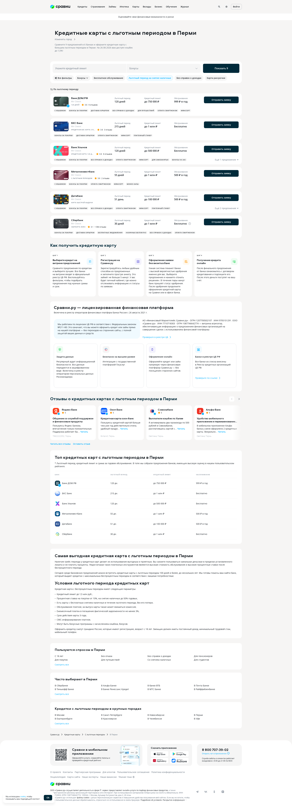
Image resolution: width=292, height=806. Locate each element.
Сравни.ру (54, 734)
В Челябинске (155, 718)
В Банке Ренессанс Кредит (115, 689)
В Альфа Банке (108, 685)
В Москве (59, 715)
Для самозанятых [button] (160, 160)
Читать (84, 431)
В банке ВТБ (154, 685)
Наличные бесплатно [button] (136, 233)
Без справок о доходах (159, 656)
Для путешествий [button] (146, 110)
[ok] (214, 791)
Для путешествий (110, 659)
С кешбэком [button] (60, 110)
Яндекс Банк (69, 409)
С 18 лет (59, 656)
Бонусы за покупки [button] (78, 110)
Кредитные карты (72, 734)
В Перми (198, 715)
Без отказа (106, 656)
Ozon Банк (116, 409)
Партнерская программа (88, 772)
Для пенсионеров (203, 656)
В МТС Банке (154, 689)
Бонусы (81, 78)
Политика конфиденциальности (168, 772)
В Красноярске (109, 718)
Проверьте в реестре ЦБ (155, 337)
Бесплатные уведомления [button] (110, 233)
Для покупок (61, 659)
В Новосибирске (156, 715)
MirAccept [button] (185, 110)
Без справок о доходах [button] (123, 110)
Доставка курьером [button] (100, 110)
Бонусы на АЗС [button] (179, 160)
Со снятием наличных (159, 659)
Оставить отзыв (81, 443)
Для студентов (201, 659)
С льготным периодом (95, 734)
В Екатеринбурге (63, 718)
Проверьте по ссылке (206, 378)
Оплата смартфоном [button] (167, 110)
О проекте (55, 772)
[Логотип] (60, 784)
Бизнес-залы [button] (133, 184)
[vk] (205, 791)
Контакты (68, 772)
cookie (23, 796)
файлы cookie (83, 797)
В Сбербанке (61, 685)
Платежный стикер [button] (142, 135)
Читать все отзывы (60, 443)
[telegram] (197, 791)
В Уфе (197, 718)
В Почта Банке (201, 685)
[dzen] (222, 791)
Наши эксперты (90, 776)
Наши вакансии (108, 776)
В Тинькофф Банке (64, 689)
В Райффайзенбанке (204, 689)
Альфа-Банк (213, 409)
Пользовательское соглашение (133, 772)
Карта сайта (73, 776)
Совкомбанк (165, 409)
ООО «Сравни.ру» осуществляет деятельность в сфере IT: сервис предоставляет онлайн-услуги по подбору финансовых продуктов (109, 790)
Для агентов (109, 772)
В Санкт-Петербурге (111, 715)
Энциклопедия (58, 776)
